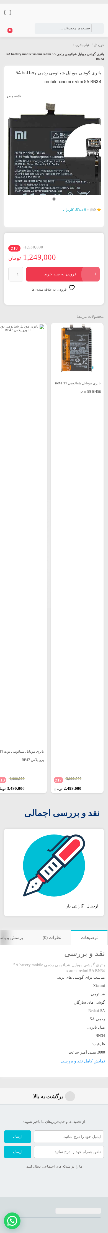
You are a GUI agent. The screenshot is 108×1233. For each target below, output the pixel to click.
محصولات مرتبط (90, 316)
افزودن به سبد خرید (61, 274)
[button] (12, 1220)
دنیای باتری (82, 45)
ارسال (17, 1136)
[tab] (89, 937)
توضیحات (89, 937)
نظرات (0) (52, 937)
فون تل (99, 45)
